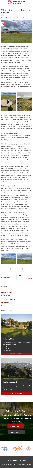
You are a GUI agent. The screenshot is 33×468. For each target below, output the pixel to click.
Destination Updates (7, 292)
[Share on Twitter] (14, 269)
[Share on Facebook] (11, 269)
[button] (2, 3)
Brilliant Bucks (5, 277)
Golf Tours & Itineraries (8, 299)
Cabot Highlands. (12, 55)
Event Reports (5, 295)
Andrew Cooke (21, 17)
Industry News (5, 306)
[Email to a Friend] (18, 269)
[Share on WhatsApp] (8, 269)
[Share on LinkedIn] (24, 269)
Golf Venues (5, 302)
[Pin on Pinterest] (21, 269)
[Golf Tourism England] (16, 3)
